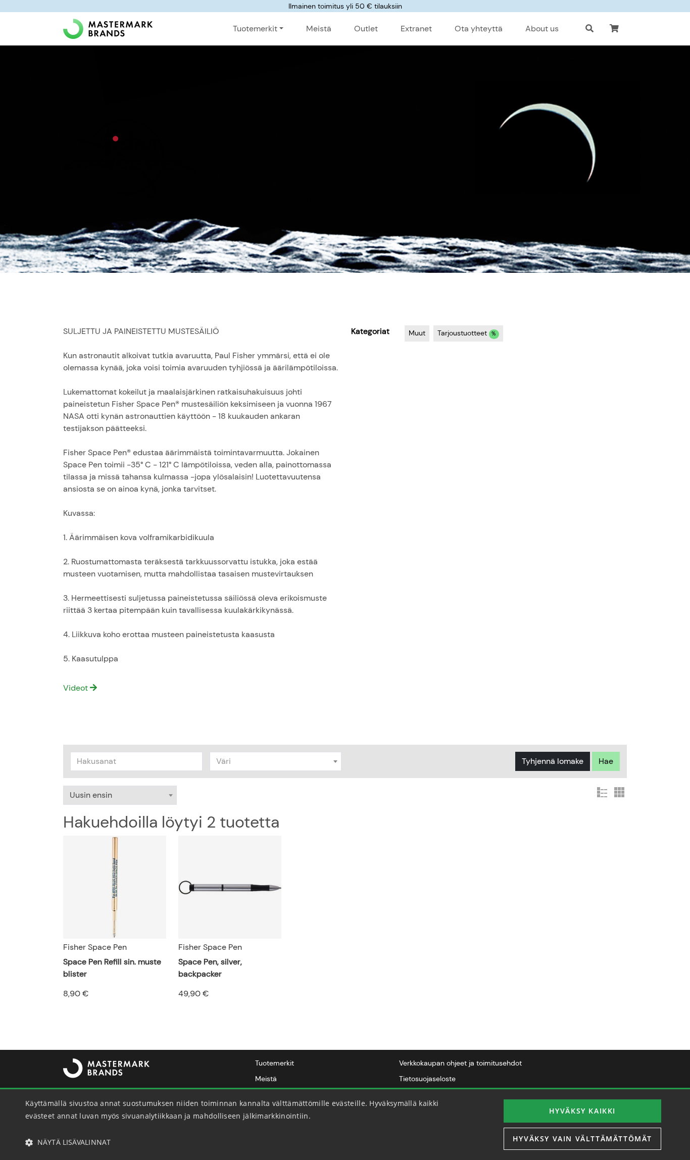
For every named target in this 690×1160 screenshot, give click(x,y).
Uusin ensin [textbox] (91, 795)
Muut (417, 332)
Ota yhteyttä (479, 28)
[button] (614, 29)
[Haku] (589, 29)
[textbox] (275, 761)
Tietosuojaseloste (427, 1078)
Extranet (416, 28)
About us (542, 28)
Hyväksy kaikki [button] (582, 1111)
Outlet (366, 28)
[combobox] (275, 761)
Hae (606, 761)
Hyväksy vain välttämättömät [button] (582, 1138)
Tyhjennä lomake (552, 761)
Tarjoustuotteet (466, 332)
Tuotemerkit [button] (255, 28)
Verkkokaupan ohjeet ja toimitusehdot (460, 1063)
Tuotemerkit (274, 1063)
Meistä (318, 28)
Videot (76, 688)
